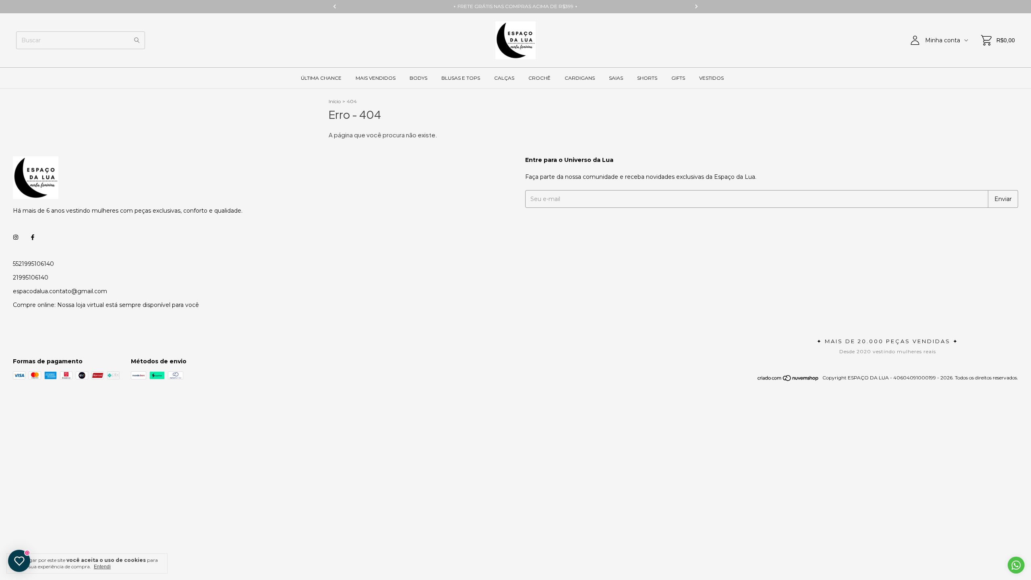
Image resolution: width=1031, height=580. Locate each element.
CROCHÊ (539, 78)
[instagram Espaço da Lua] (16, 237)
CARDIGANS (580, 78)
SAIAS (616, 78)
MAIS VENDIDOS (375, 78)
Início (335, 101)
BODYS (418, 78)
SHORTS (647, 78)
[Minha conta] (915, 40)
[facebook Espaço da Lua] (32, 237)
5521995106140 (33, 263)
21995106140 (30, 277)
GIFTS (678, 78)
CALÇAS (504, 78)
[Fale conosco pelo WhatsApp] (1016, 565)
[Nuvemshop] (788, 380)
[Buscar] (137, 40)
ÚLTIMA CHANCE (321, 78)
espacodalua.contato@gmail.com (60, 291)
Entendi (102, 567)
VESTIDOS (711, 78)
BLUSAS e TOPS (460, 78)
